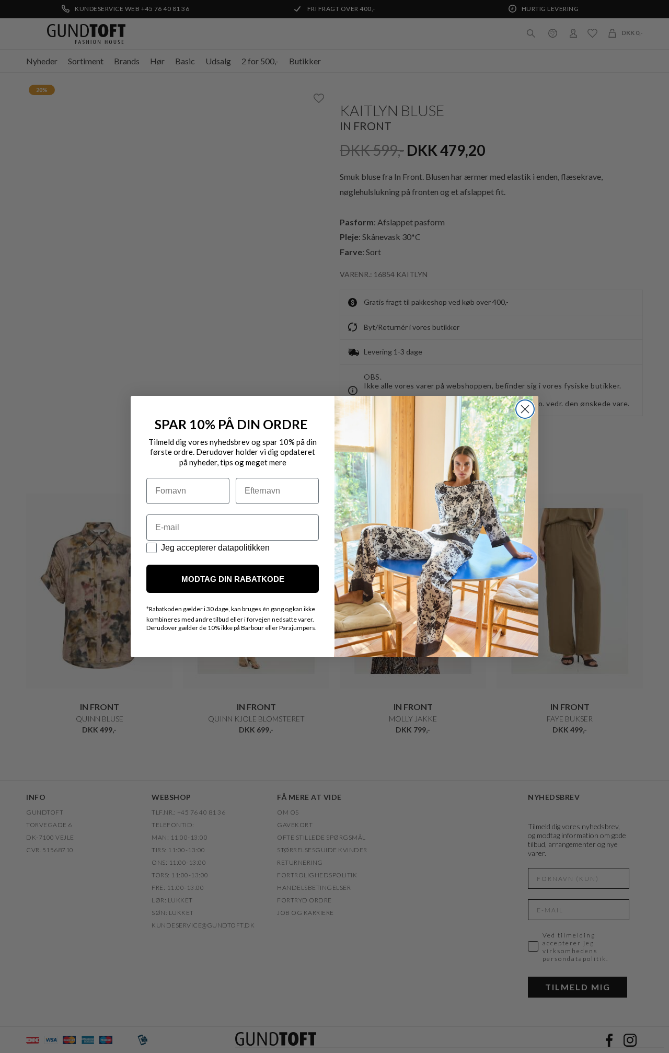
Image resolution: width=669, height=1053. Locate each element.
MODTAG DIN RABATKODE (232, 579)
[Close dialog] (525, 409)
